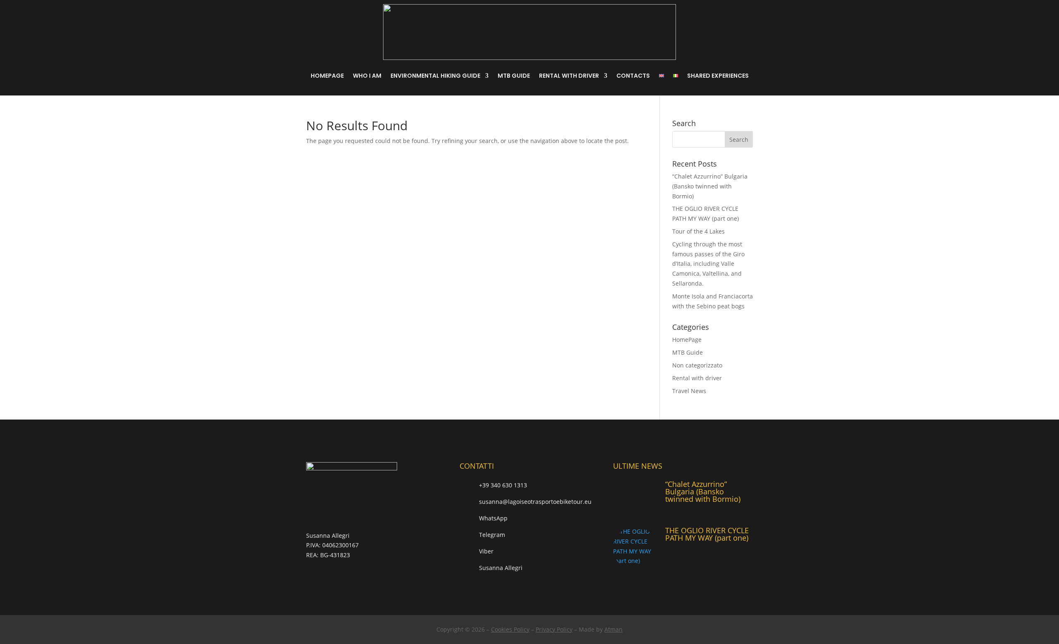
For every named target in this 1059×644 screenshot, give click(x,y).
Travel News (689, 391)
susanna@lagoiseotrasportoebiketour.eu (535, 502)
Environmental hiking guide (435, 76)
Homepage (327, 76)
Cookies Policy (510, 629)
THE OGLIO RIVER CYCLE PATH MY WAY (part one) (707, 534)
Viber (486, 551)
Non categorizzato (697, 365)
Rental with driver (569, 76)
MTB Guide (514, 76)
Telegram (492, 535)
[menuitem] (661, 75)
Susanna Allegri (500, 568)
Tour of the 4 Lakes (698, 231)
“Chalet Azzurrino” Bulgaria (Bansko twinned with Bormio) (710, 186)
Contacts (633, 76)
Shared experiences (718, 76)
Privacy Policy (554, 629)
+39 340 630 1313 (503, 485)
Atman (613, 629)
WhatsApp (493, 518)
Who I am (367, 76)
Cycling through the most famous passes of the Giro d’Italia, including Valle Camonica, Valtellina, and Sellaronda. (708, 263)
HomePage (687, 339)
